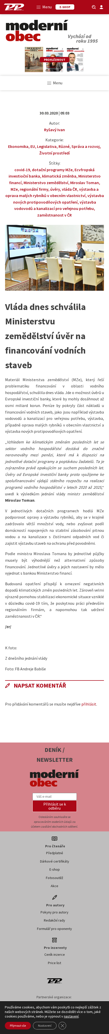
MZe (14, 189)
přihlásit (88, 704)
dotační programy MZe (52, 169)
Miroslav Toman (84, 182)
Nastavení (44, 1025)
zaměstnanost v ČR (54, 215)
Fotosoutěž (54, 877)
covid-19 (22, 169)
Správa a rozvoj (85, 146)
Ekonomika (18, 146)
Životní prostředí (54, 152)
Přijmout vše (18, 1025)
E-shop (54, 869)
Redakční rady (54, 920)
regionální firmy (34, 189)
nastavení (71, 1016)
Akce (54, 886)
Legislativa (47, 146)
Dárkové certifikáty (54, 861)
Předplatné (54, 853)
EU (32, 146)
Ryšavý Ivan (54, 129)
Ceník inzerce (54, 954)
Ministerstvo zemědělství (46, 182)
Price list (54, 963)
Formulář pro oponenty (54, 928)
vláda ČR (69, 189)
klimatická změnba (59, 176)
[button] (54, 806)
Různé (64, 146)
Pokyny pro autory (54, 912)
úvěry (55, 189)
